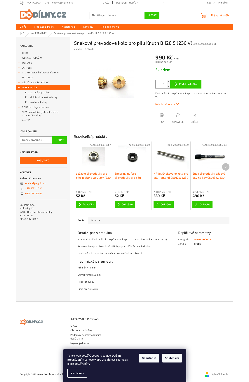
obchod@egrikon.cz (36, 183)
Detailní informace (165, 104)
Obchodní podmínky (127, 3)
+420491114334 (33, 188)
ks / (43, 160)
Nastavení (77, 373)
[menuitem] (23, 27)
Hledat (151, 15)
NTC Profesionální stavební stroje (40, 73)
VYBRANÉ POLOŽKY (32, 58)
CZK (209, 3)
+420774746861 (33, 193)
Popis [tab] (81, 220)
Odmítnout (149, 358)
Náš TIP (26, 120)
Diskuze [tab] (95, 220)
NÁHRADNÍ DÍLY (29, 87)
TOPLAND (27, 63)
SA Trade (27, 68)
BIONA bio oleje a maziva (35, 107)
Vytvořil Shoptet (220, 374)
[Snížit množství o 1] (168, 86)
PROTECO (27, 77)
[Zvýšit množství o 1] (168, 82)
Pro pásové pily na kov (37, 92)
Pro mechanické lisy (36, 102)
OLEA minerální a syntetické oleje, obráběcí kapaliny (40, 113)
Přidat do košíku (188, 84)
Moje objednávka (79, 343)
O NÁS (106, 3)
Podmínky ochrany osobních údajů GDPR (85, 336)
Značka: (84, 49)
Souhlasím (172, 358)
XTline (25, 53)
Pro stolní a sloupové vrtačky (41, 97)
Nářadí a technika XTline (35, 82)
